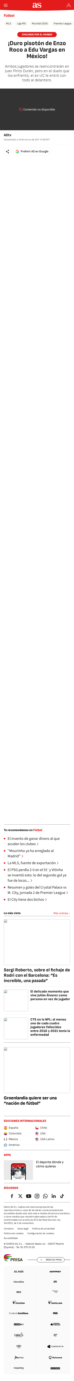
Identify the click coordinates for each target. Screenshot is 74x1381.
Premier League (62, 23)
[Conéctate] (68, 5)
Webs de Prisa (54, 1260)
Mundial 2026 (40, 23)
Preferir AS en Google (34, 151)
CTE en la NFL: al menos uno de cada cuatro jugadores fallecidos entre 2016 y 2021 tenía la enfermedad (50, 1027)
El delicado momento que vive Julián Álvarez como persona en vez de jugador (50, 995)
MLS (8, 23)
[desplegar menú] (5, 5)
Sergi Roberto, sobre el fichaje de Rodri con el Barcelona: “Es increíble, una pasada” (37, 975)
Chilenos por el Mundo (37, 34)
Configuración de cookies (40, 1233)
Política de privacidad (43, 1228)
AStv (7, 135)
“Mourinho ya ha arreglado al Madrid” (31, 853)
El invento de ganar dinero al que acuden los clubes (34, 841)
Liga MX (21, 23)
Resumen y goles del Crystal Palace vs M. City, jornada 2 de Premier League (37, 890)
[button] (7, 151)
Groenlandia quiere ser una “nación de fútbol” (30, 1100)
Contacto (9, 1228)
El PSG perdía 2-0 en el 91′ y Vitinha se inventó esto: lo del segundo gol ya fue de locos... (37, 875)
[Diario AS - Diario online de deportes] (37, 5)
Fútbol (9, 15)
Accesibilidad (11, 1238)
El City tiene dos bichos (26, 899)
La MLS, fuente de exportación (32, 863)
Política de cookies (14, 1233)
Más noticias (61, 913)
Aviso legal (22, 1228)
